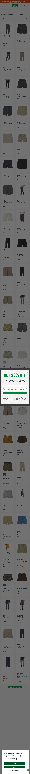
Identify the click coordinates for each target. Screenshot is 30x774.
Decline (14, 767)
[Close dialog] (27, 372)
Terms (15, 400)
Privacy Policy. (19, 759)
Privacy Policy (23, 399)
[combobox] (5, 386)
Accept (14, 763)
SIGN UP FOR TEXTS (15, 393)
